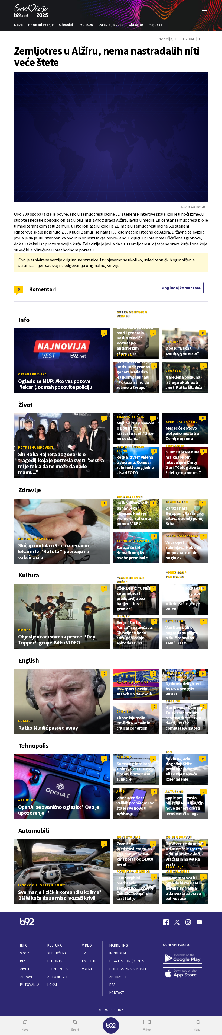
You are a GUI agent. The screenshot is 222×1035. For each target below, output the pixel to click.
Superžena (57, 953)
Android (124, 757)
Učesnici (66, 24)
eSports (54, 961)
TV (84, 953)
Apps (120, 791)
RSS (112, 984)
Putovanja (30, 984)
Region (172, 342)
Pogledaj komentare (181, 287)
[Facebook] (166, 922)
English (25, 721)
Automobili (57, 977)
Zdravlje (28, 977)
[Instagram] (188, 922)
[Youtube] (199, 922)
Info (24, 945)
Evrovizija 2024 (110, 24)
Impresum (117, 953)
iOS (169, 752)
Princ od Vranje (41, 24)
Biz (22, 961)
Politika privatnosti (127, 969)
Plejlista (155, 24)
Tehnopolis (57, 969)
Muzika (24, 630)
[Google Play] (182, 958)
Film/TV (123, 616)
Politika (124, 355)
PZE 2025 (86, 24)
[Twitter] (177, 922)
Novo (18, 24)
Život (25, 969)
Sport (25, 953)
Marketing (118, 945)
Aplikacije (118, 977)
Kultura (54, 945)
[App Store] (182, 973)
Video (87, 945)
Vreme (87, 969)
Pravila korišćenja (126, 961)
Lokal (52, 984)
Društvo (173, 371)
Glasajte (136, 24)
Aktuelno (174, 621)
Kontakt (116, 992)
